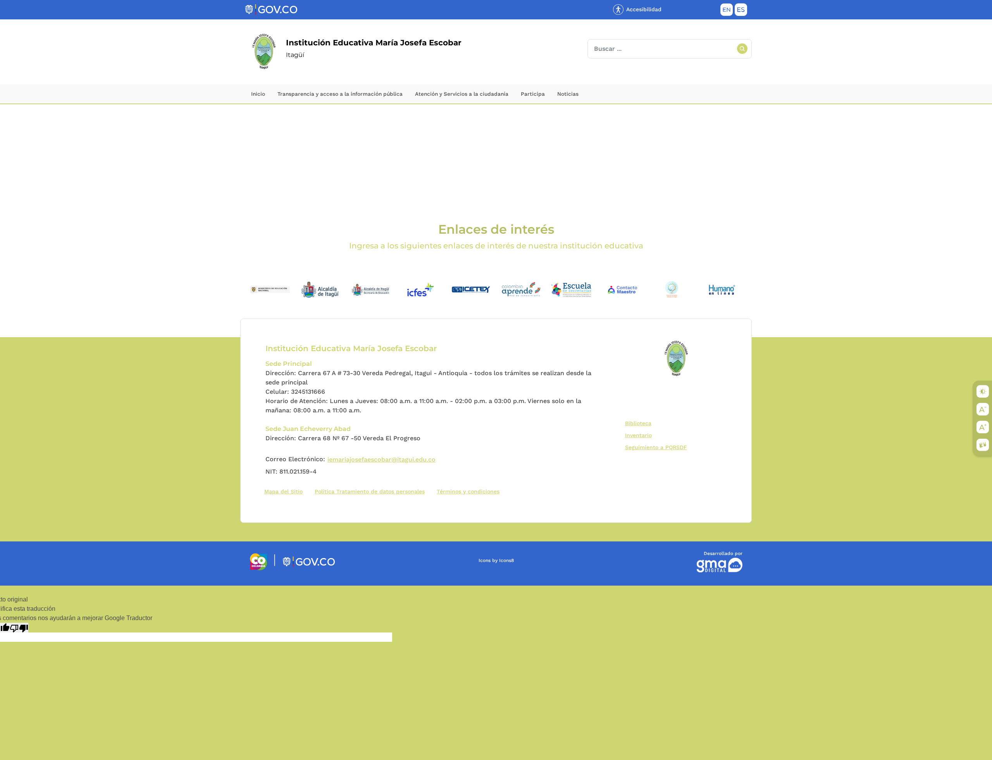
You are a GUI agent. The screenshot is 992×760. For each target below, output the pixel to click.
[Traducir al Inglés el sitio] (726, 11)
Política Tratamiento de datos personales (371, 491)
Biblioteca (640, 423)
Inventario (640, 435)
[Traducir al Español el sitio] (741, 11)
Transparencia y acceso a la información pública (340, 94)
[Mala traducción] (19, 627)
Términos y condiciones (468, 491)
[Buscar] (742, 49)
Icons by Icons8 (496, 560)
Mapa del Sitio (283, 491)
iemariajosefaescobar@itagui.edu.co (381, 459)
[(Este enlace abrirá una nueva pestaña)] (270, 289)
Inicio (258, 94)
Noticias (568, 94)
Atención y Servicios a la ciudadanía (461, 94)
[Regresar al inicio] (677, 359)
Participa (533, 94)
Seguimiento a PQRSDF (658, 447)
